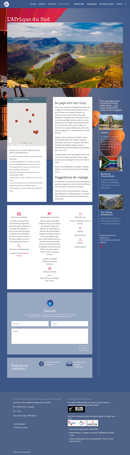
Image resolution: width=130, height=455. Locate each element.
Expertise (52, 4)
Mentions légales (19, 424)
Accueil (33, 4)
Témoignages (92, 4)
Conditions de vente (20, 427)
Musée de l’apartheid (107, 175)
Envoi (84, 348)
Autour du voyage (106, 4)
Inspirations (79, 4)
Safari (104, 133)
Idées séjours (64, 4)
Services (42, 4)
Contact (119, 4)
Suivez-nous (50, 362)
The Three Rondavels (107, 214)
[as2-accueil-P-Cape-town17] (65, 88)
